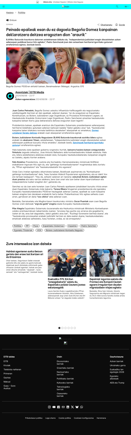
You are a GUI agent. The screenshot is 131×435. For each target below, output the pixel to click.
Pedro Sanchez (88, 226)
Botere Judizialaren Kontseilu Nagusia (64, 230)
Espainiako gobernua (53, 226)
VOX (39, 230)
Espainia (72, 226)
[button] (124, 262)
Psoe (35, 226)
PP (27, 226)
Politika (17, 226)
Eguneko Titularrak (23, 230)
